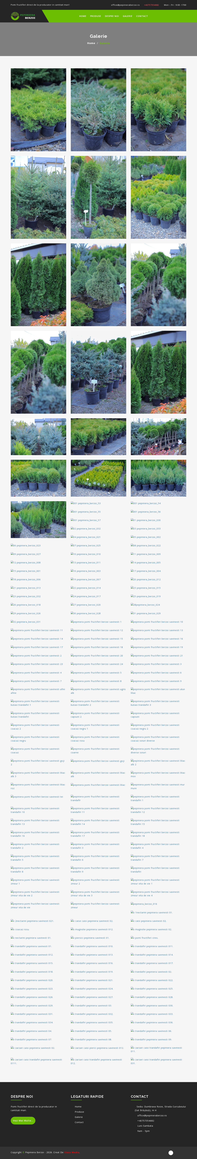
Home (91, 43)
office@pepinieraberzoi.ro (125, 5)
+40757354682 (151, 5)
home (82, 16)
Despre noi (112, 16)
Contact (142, 16)
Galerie (127, 16)
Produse (95, 16)
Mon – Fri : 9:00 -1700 (174, 5)
